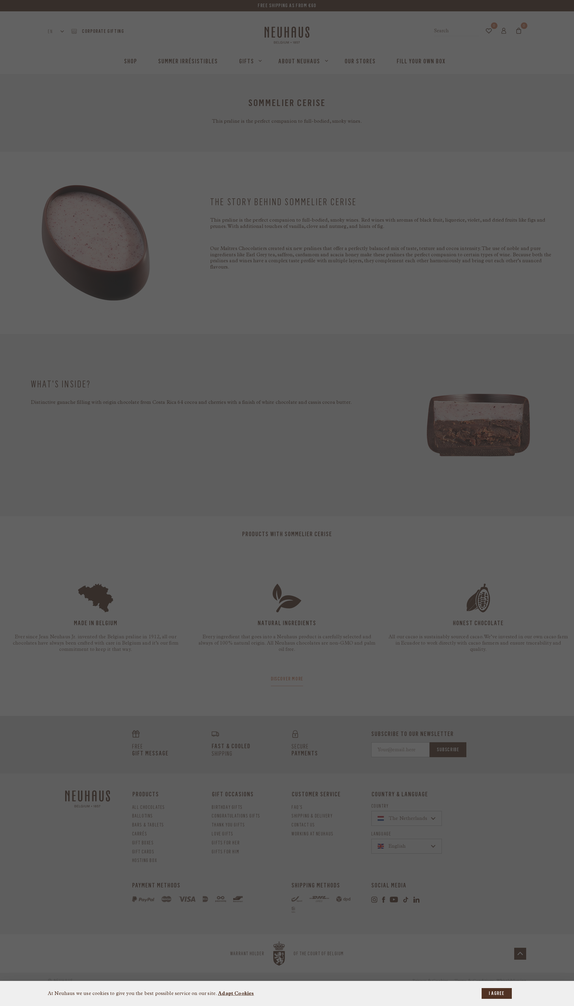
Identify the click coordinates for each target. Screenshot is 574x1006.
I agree (497, 993)
